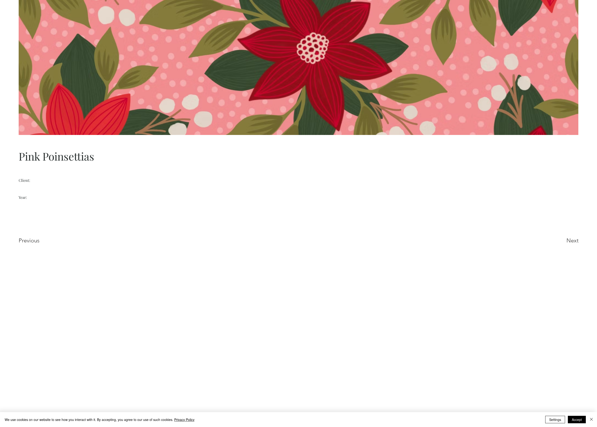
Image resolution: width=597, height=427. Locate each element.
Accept (577, 419)
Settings (555, 419)
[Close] (591, 419)
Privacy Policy (184, 419)
